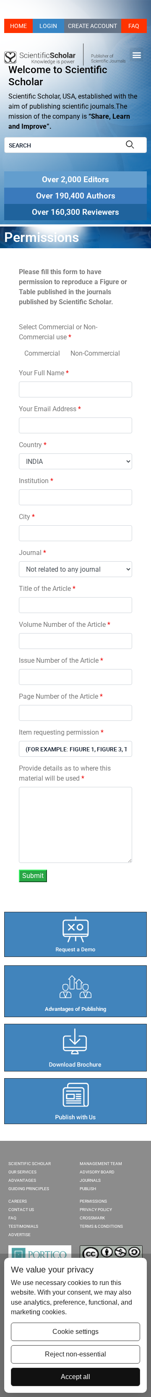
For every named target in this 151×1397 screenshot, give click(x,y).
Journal (32, 553)
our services (22, 1172)
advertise (19, 1234)
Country (33, 445)
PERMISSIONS (93, 1201)
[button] (136, 54)
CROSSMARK (92, 1218)
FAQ (133, 26)
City (27, 517)
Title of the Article (47, 589)
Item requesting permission (61, 732)
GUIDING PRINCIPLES (28, 1188)
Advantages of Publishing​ (75, 1009)
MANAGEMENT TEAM (101, 1163)
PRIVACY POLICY (96, 1209)
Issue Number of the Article (61, 660)
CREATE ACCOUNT (92, 26)
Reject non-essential (75, 1354)
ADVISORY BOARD (97, 1172)
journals (90, 1180)
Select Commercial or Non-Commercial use (58, 332)
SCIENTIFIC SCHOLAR (29, 1163)
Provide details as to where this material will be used (65, 773)
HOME (18, 26)
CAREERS (17, 1201)
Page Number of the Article (61, 696)
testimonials (23, 1226)
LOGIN (48, 26)
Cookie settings (75, 1331)
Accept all (75, 1376)
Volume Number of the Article (64, 625)
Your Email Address (50, 409)
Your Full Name (44, 373)
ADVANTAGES (22, 1180)
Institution (36, 481)
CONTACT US (21, 1209)
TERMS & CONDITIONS (101, 1226)
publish (88, 1188)
